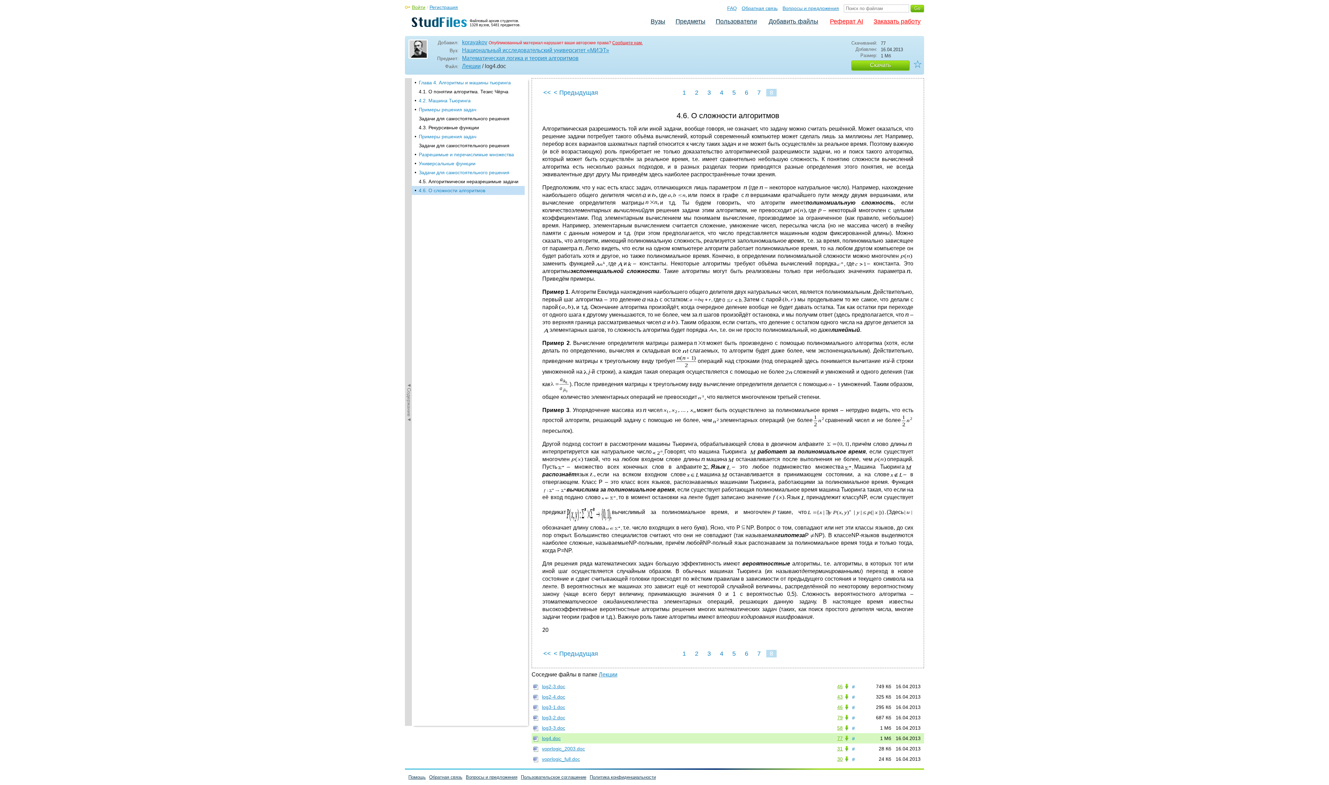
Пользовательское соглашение (553, 777)
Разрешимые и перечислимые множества (466, 154)
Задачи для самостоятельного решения (464, 118)
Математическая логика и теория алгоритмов (520, 58)
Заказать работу (897, 21)
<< (547, 92)
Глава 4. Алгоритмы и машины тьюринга (465, 82)
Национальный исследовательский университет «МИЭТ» (535, 50)
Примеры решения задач (447, 109)
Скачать (880, 65)
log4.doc (551, 738)
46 (840, 686)
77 (840, 738)
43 (840, 697)
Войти (418, 7)
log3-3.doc (553, 728)
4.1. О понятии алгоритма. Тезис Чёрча (463, 91)
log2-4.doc (553, 697)
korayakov (474, 42)
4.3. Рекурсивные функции (449, 127)
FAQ (732, 8)
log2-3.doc (553, 686)
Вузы (658, 21)
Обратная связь (760, 8)
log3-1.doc (553, 707)
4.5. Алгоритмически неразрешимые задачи (468, 181)
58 (840, 728)
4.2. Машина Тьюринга (445, 100)
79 (840, 717)
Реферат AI (846, 21)
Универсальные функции (447, 163)
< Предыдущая (576, 92)
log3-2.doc (553, 717)
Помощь (417, 777)
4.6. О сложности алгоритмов (452, 190)
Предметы (690, 21)
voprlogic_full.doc (561, 759)
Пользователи (736, 21)
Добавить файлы (793, 21)
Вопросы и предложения (811, 8)
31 (840, 748)
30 (840, 759)
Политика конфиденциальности (623, 777)
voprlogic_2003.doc (563, 748)
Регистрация (444, 7)
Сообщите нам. (627, 43)
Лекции (471, 66)
